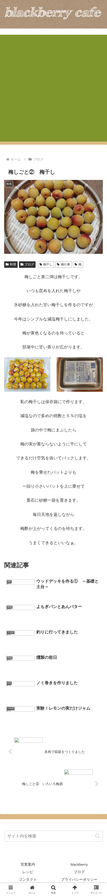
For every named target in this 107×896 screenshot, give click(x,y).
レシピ (27, 872)
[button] (97, 836)
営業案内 (28, 864)
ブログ (29, 264)
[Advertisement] (53, 88)
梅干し (47, 264)
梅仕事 (65, 264)
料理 (13, 264)
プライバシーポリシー (79, 879)
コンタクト (28, 879)
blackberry (79, 864)
